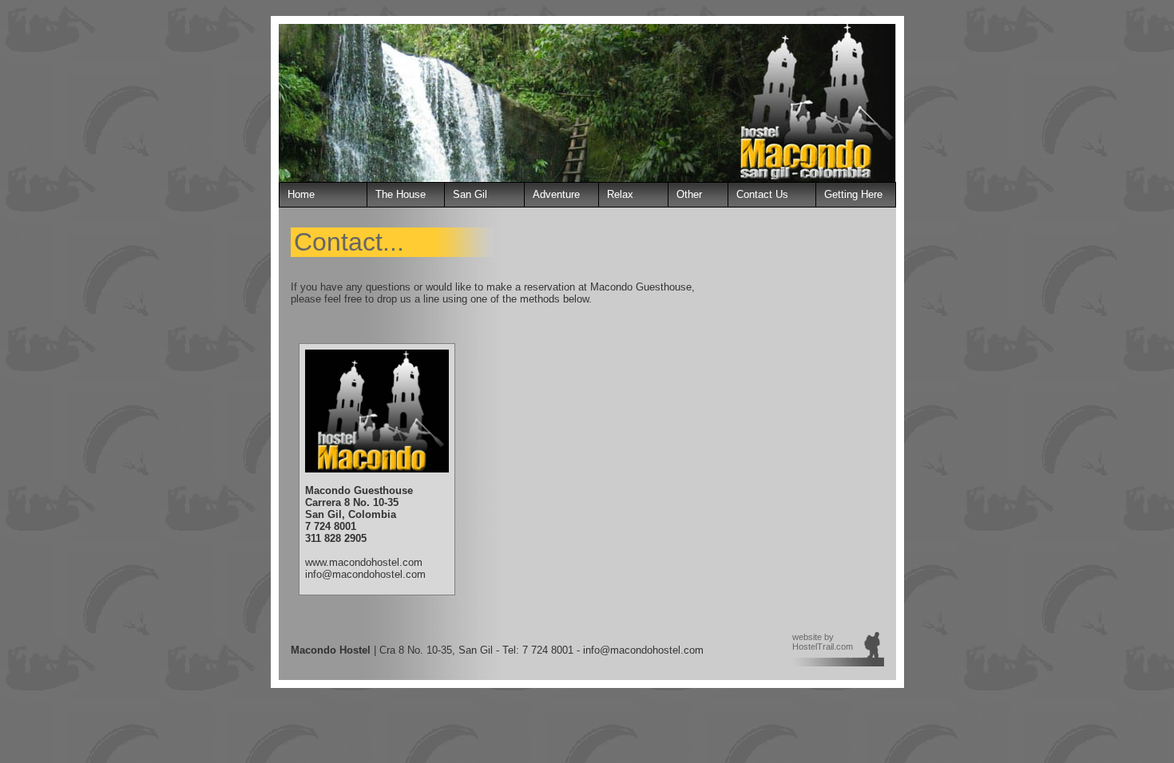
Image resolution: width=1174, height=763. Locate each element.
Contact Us (762, 194)
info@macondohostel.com (365, 574)
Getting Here (853, 194)
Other (689, 194)
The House (400, 194)
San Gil (470, 194)
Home (301, 194)
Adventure (556, 194)
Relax (620, 194)
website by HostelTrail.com (822, 641)
